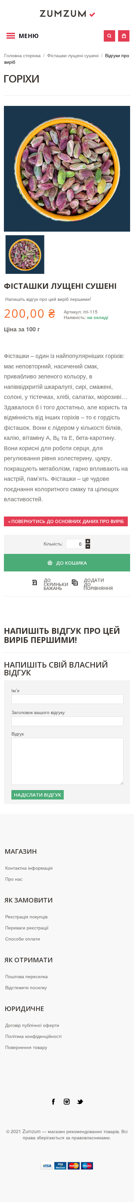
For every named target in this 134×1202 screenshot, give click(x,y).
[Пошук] (109, 36)
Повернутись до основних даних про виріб (66, 521)
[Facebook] (53, 1101)
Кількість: (53, 543)
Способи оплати (22, 938)
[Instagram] (67, 1101)
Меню (29, 36)
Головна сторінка (22, 55)
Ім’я (15, 690)
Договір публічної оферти (32, 1025)
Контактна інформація (29, 868)
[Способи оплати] (67, 1165)
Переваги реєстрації (26, 927)
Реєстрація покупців (26, 916)
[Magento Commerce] (67, 13)
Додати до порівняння (94, 583)
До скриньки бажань (54, 583)
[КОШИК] (123, 36)
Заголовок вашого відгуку (38, 712)
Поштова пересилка (26, 976)
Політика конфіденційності (33, 1036)
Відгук (17, 734)
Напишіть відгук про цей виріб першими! (48, 299)
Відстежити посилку (26, 987)
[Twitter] (80, 1101)
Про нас (13, 879)
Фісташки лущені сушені (73, 55)
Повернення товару (26, 1047)
